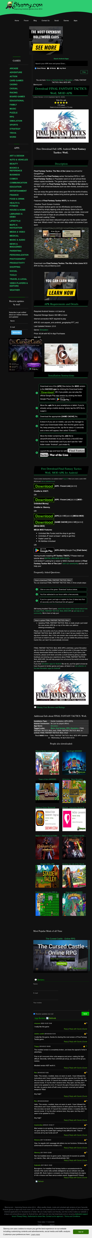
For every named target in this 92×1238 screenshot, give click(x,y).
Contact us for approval (54, 1216)
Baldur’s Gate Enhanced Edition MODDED (47, 836)
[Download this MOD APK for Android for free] (44, 486)
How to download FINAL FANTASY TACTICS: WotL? (53, 580)
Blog (35, 20)
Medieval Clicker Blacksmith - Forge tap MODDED (47, 807)
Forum (26, 20)
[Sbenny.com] (24, 5)
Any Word (62, 68)
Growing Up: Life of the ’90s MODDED (74, 864)
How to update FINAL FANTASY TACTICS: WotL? (52, 620)
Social (56, 20)
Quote (85, 1029)
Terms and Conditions (72, 1216)
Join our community (70, 563)
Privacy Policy (22, 1216)
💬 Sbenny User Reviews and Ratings (49, 707)
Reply (66, 1029)
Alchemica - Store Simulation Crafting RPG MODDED (74, 779)
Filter (84, 72)
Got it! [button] (81, 1232)
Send (85, 1014)
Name (35, 984)
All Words (53, 68)
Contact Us (45, 20)
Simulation (44, 329)
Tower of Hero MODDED (47, 779)
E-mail (35, 993)
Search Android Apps (61, 59)
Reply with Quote (75, 1029)
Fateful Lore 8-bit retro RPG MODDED (47, 892)
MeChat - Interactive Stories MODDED (74, 807)
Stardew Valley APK (47, 864)
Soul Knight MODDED (74, 751)
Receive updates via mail (44, 1014)
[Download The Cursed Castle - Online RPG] (60, 955)
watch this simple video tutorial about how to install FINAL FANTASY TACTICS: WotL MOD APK (60, 609)
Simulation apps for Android (51, 664)
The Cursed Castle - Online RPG (60, 938)
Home (17, 20)
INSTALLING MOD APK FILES (57, 558)
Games (66, 20)
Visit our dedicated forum (48, 481)
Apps (75, 20)
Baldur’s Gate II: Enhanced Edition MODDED (74, 836)
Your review (37, 1003)
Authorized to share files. (37, 1216)
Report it (65, 478)
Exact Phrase (41, 68)
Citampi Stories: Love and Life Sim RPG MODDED (47, 751)
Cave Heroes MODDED (74, 892)
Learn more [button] (35, 1234)
